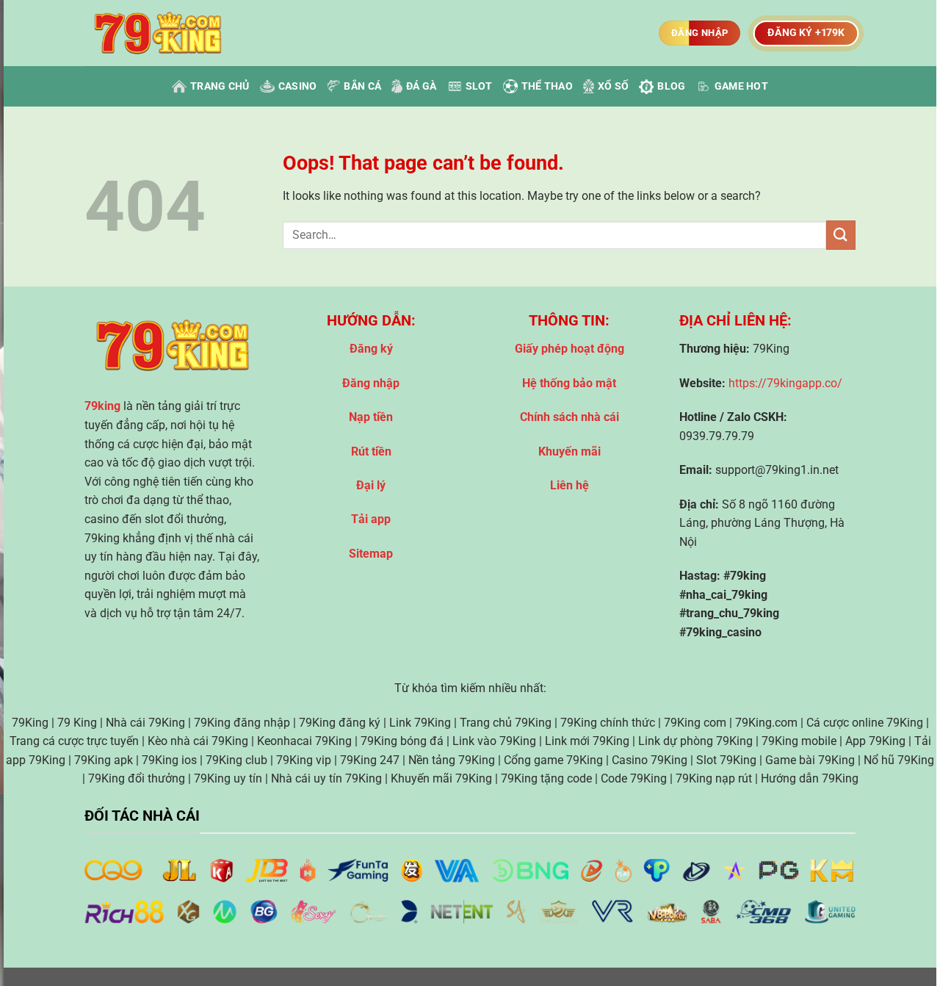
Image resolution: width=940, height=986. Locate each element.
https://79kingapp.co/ (785, 383)
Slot (479, 86)
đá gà (421, 86)
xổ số (613, 86)
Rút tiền (371, 451)
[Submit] (841, 234)
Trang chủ (220, 86)
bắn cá (362, 86)
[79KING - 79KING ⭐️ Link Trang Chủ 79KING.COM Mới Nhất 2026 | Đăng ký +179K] (157, 33)
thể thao (547, 86)
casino (297, 86)
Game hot (741, 86)
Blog (671, 86)
